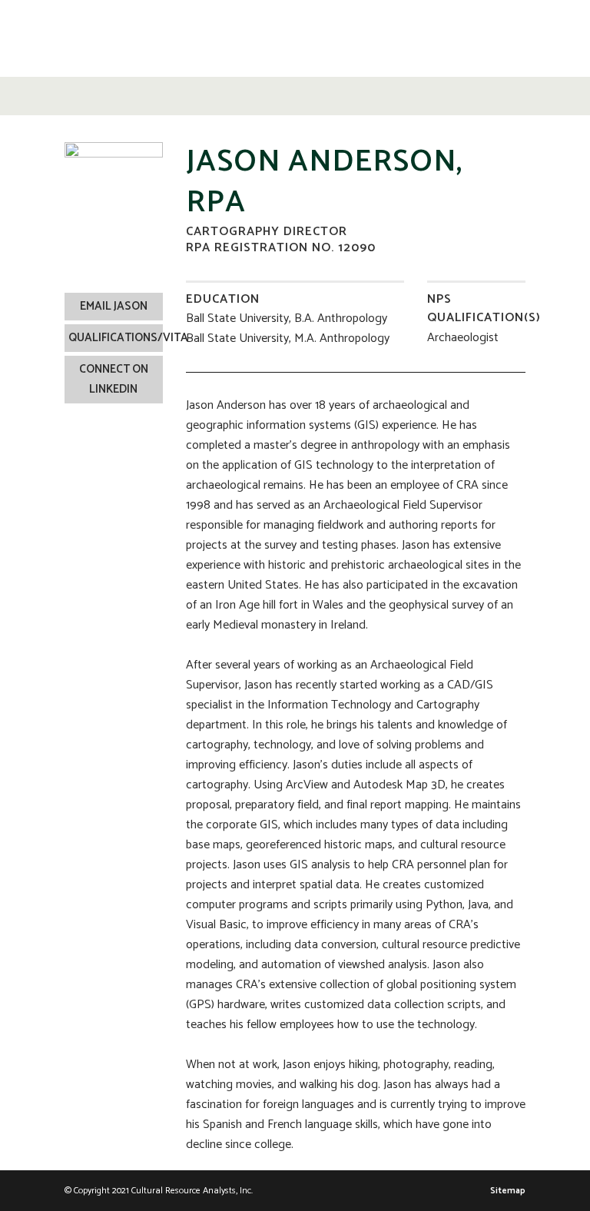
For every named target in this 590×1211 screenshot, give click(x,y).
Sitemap (507, 1190)
